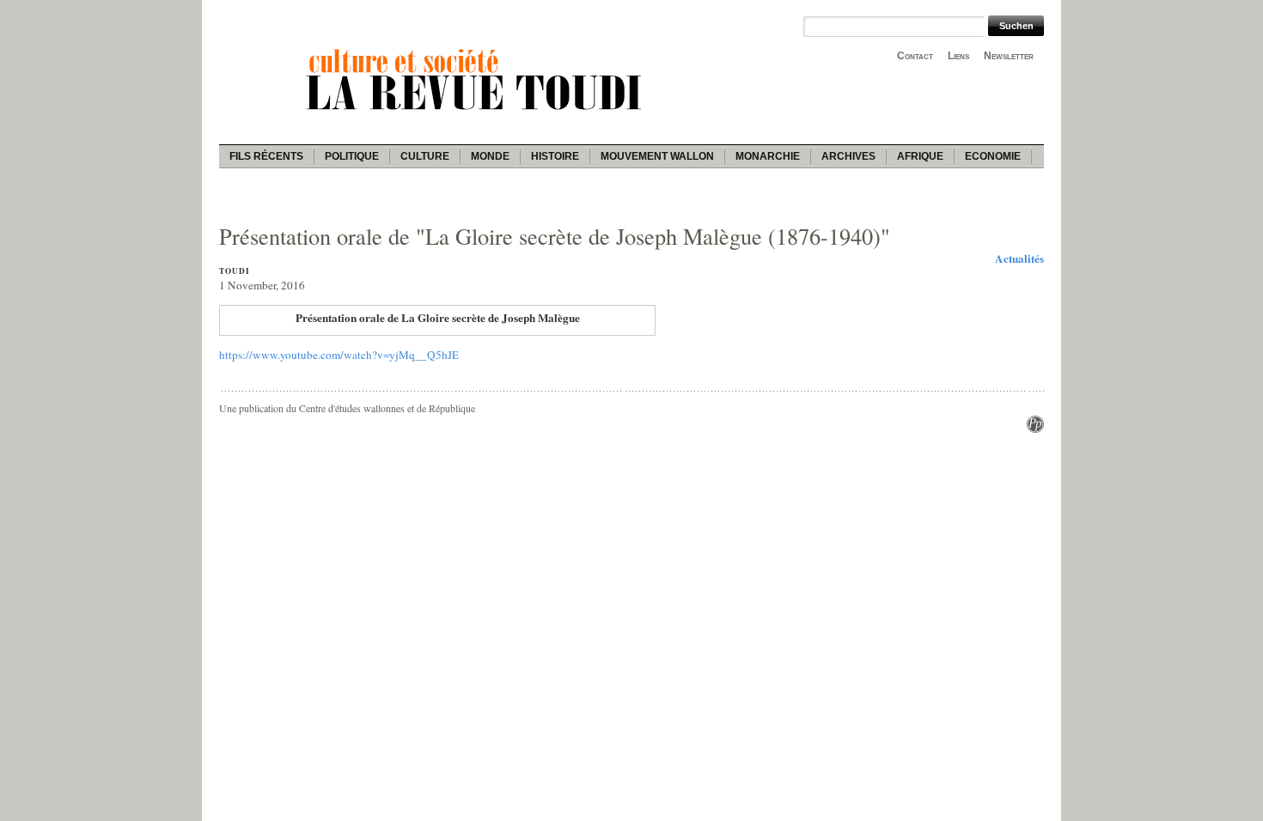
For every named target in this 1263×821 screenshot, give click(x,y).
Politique (352, 156)
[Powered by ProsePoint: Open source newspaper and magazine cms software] (1035, 428)
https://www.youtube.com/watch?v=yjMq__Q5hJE (339, 354)
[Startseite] (477, 112)
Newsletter (1009, 56)
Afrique (920, 156)
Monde (490, 156)
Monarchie (767, 156)
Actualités (1019, 258)
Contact (915, 56)
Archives (848, 156)
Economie (993, 156)
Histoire (555, 156)
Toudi (234, 271)
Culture (424, 156)
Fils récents (266, 156)
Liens (958, 56)
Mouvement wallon (657, 156)
